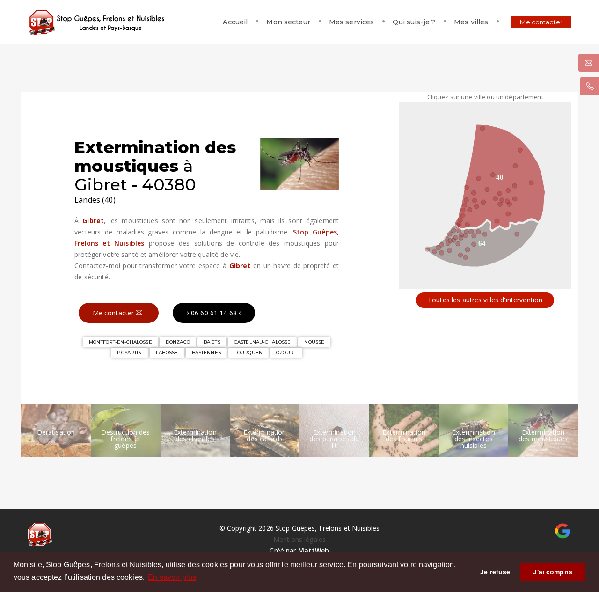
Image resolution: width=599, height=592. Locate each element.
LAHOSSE (167, 353)
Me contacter (541, 22)
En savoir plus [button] (172, 577)
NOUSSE (314, 342)
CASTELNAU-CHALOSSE (262, 342)
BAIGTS (212, 342)
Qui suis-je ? (414, 22)
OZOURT (286, 353)
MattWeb (313, 550)
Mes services (351, 22)
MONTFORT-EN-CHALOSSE (120, 342)
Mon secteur (288, 22)
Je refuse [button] (495, 572)
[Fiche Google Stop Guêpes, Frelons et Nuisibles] (563, 530)
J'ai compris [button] (552, 572)
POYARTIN (129, 353)
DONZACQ (178, 342)
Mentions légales (299, 539)
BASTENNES (206, 353)
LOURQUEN (248, 353)
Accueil (235, 22)
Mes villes (471, 22)
